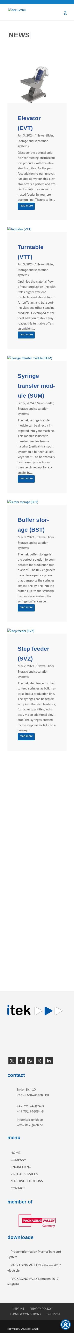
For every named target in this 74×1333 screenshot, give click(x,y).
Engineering (21, 1167)
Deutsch (53, 1314)
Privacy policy (41, 1309)
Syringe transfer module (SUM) (36, 386)
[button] (12, 1060)
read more (26, 205)
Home (15, 1152)
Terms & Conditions (25, 1314)
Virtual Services (24, 1174)
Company (18, 1160)
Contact (18, 1188)
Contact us (37, 969)
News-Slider (45, 135)
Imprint (18, 1309)
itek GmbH (33, 1329)
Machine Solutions (27, 1181)
